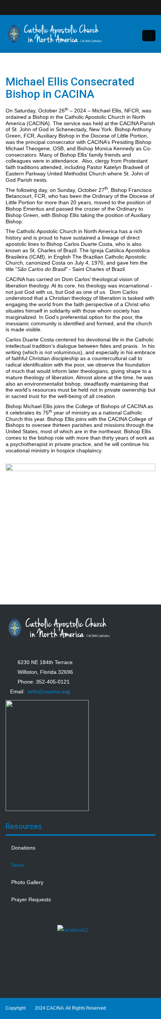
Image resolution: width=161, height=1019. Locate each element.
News (17, 865)
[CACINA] (55, 33)
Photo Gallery (27, 882)
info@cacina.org (49, 691)
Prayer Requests (31, 899)
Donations (23, 848)
